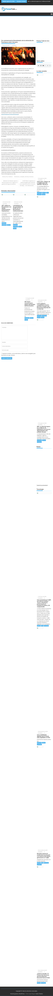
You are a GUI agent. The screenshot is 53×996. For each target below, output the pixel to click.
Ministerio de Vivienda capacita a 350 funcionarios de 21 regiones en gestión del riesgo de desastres (10, 182)
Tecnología (46, 625)
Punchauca (31, 176)
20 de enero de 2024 (18, 202)
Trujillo (14, 228)
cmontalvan (14, 45)
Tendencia (10, 176)
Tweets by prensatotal (42, 485)
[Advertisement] (26, 26)
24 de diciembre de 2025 (43, 731)
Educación (4, 223)
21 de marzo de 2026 (42, 596)
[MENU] (52, 14)
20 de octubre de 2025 (42, 970)
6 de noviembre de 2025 (42, 850)
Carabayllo (22, 176)
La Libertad (4, 224)
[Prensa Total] (2, 14)
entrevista (27, 176)
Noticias (3, 176)
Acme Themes (39, 993)
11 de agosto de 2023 (29, 298)
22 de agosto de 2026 (42, 423)
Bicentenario (16, 176)
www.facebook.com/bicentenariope (10, 114)
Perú (7, 176)
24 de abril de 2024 (6, 202)
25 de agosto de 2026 (42, 178)
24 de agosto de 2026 (42, 300)
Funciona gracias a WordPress (17, 993)
